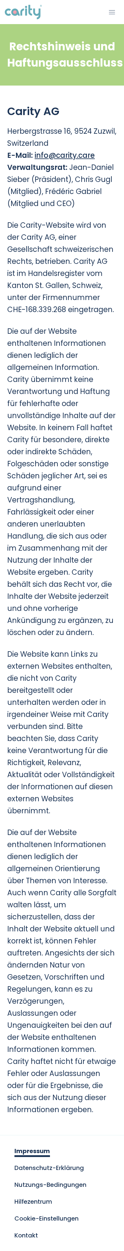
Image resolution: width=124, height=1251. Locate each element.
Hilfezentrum (33, 1201)
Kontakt (26, 1235)
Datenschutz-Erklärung (49, 1168)
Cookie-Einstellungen (46, 1218)
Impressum (32, 1151)
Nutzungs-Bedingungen (50, 1185)
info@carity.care (65, 155)
